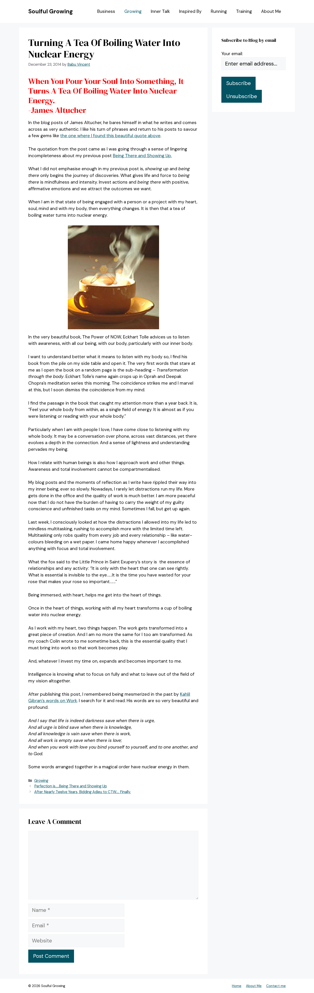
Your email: (232, 54)
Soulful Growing (50, 11)
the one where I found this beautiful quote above (110, 136)
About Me (271, 11)
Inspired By (190, 11)
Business (106, 11)
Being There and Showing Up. (142, 156)
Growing (133, 11)
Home (236, 986)
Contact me (276, 986)
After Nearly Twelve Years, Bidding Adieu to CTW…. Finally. (82, 791)
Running (219, 11)
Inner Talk (160, 11)
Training (244, 11)
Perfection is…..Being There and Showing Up (70, 786)
